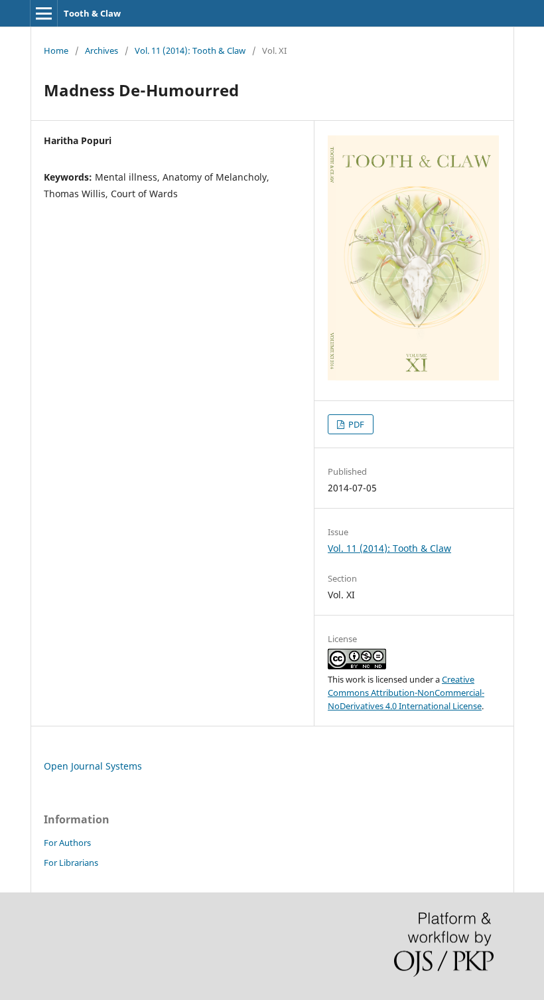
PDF (355, 424)
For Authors (67, 843)
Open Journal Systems (93, 766)
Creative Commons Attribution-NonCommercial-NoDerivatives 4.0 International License (406, 692)
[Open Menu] (44, 13)
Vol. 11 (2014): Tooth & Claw (190, 50)
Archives (101, 50)
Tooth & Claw (92, 13)
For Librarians (71, 863)
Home (56, 50)
